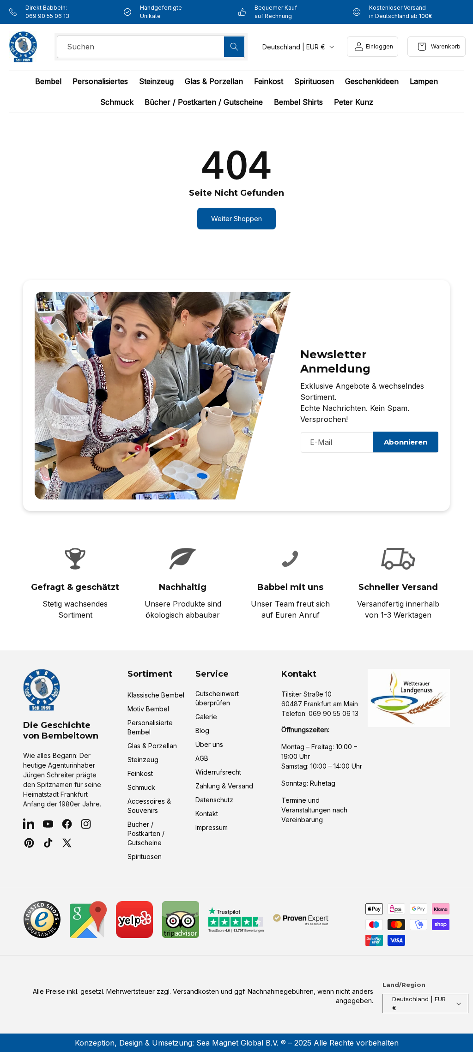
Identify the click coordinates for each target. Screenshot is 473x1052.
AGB (201, 758)
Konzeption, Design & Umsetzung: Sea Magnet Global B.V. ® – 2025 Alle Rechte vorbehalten (237, 1042)
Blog (202, 730)
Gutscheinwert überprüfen (217, 698)
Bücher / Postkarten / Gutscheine (145, 833)
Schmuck (141, 787)
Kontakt (206, 814)
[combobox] (151, 46)
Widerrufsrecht (218, 772)
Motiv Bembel (148, 709)
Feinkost (140, 773)
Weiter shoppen (236, 218)
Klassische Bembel (155, 695)
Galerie (206, 717)
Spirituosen (144, 856)
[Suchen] (234, 46)
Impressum (211, 827)
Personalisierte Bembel (150, 727)
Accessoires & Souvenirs (149, 805)
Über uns (209, 744)
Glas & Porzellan (152, 746)
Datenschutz (214, 800)
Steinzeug (142, 759)
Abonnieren (405, 442)
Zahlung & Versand (224, 786)
